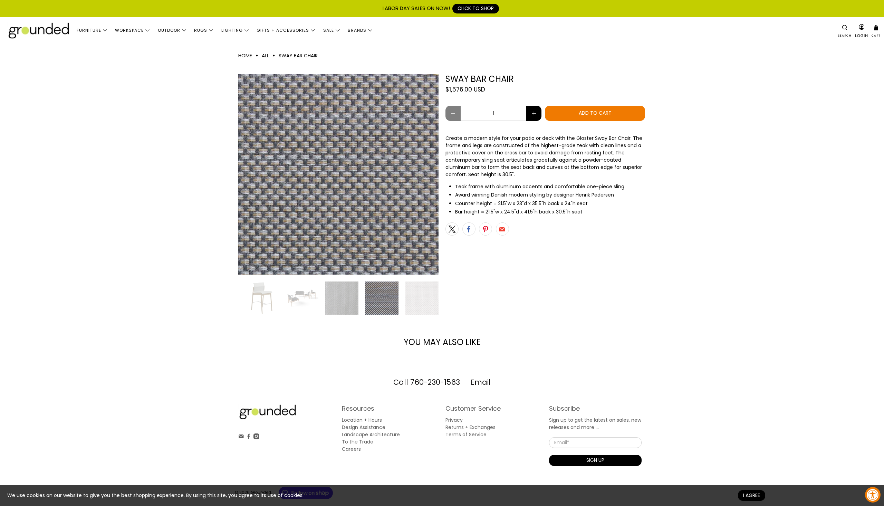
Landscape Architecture (371, 434)
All (265, 55)
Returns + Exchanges (470, 427)
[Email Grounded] (241, 437)
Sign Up (595, 460)
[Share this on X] (452, 229)
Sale (328, 30)
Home (245, 55)
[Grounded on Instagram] (256, 437)
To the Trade (357, 441)
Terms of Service (466, 434)
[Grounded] (38, 30)
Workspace (129, 30)
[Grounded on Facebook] (249, 437)
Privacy (454, 420)
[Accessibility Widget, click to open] (873, 495)
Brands (357, 30)
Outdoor (169, 30)
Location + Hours (362, 420)
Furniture (89, 30)
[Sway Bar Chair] (338, 174)
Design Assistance (363, 427)
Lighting (232, 30)
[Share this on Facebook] (468, 229)
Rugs (200, 30)
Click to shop (476, 8)
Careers (351, 449)
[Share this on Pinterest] (485, 229)
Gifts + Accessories (283, 30)
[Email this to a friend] (502, 229)
